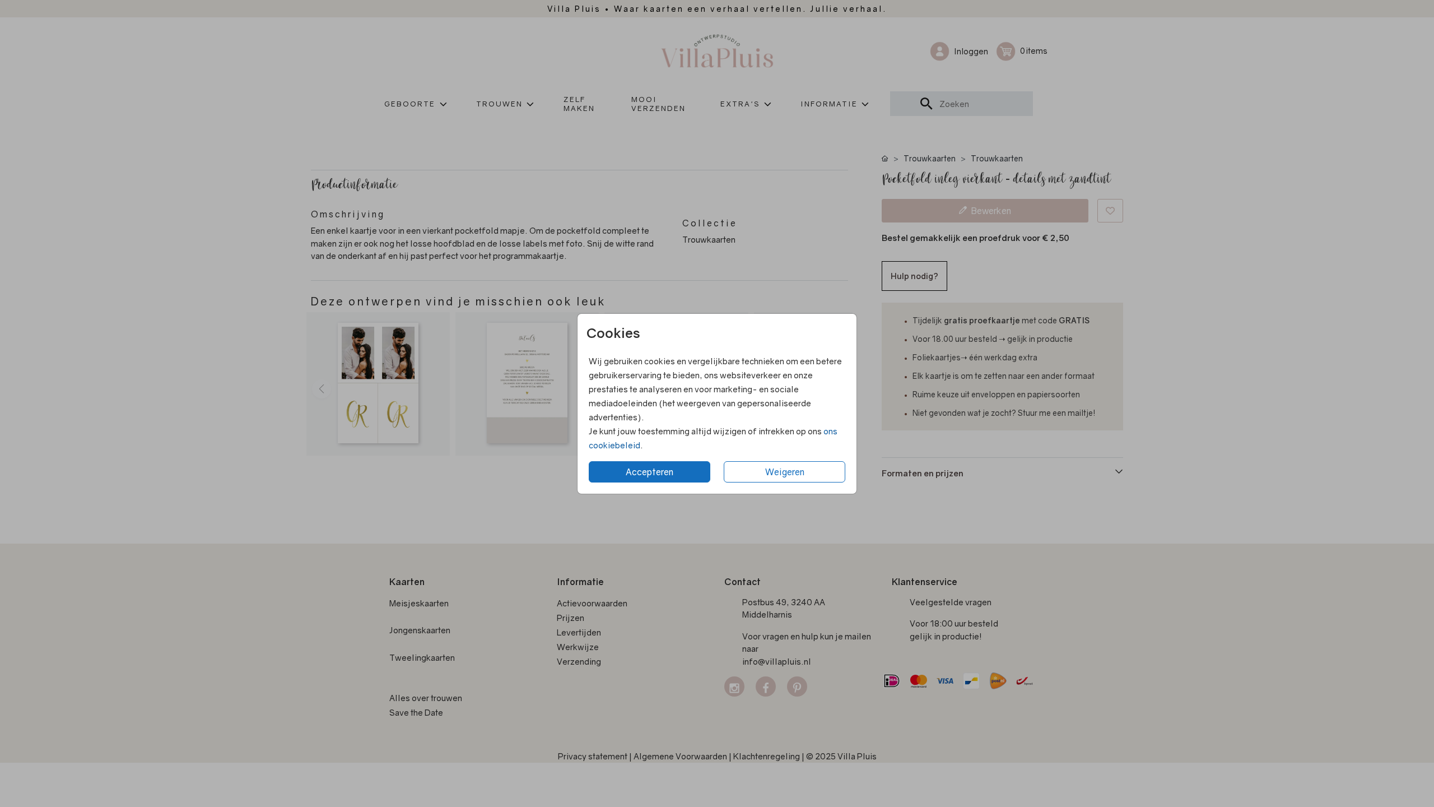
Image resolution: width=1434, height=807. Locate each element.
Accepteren (649, 471)
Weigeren (784, 471)
